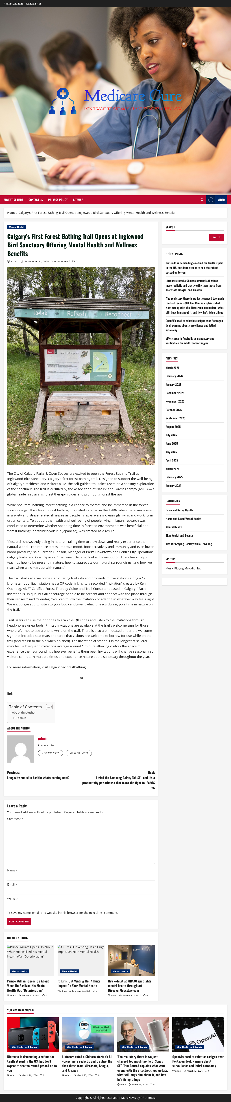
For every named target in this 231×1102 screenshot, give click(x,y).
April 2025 (172, 460)
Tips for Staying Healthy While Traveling (189, 544)
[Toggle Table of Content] (47, 707)
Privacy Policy (58, 199)
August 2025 (173, 426)
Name (12, 870)
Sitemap (78, 199)
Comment (15, 819)
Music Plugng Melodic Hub (184, 568)
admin (14, 261)
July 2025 (171, 435)
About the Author (24, 712)
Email (12, 884)
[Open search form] (202, 199)
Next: (118, 780)
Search (170, 227)
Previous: (38, 775)
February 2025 (174, 477)
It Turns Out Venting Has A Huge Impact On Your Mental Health (79, 983)
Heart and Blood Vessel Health (183, 518)
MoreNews (128, 1098)
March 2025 (172, 469)
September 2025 (175, 418)
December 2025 (175, 393)
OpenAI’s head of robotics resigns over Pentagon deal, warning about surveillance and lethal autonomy (194, 325)
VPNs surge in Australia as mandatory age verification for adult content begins (190, 340)
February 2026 (174, 376)
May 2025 (171, 452)
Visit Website (50, 753)
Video (221, 199)
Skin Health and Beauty (179, 535)
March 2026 (173, 367)
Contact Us (36, 199)
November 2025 (175, 401)
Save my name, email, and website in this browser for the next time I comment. (64, 913)
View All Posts (78, 753)
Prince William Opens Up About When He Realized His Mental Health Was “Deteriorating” (28, 985)
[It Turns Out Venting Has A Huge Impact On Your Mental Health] (81, 960)
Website (12, 899)
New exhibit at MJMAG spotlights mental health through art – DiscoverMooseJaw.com (129, 985)
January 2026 (173, 384)
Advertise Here (13, 199)
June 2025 (172, 443)
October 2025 (174, 410)
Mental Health (16, 227)
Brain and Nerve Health (179, 510)
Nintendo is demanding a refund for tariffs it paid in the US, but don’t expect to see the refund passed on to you (194, 267)
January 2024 (173, 485)
